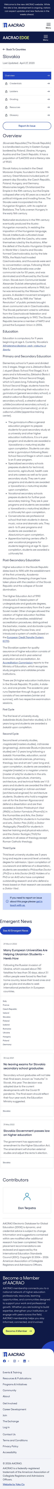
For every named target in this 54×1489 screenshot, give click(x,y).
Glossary (14, 115)
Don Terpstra (27, 1208)
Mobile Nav (48, 25)
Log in (6, 1427)
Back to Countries (16, 49)
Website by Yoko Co (14, 1484)
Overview (10, 75)
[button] (27, 126)
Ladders (14, 91)
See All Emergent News (15, 930)
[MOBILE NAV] (48, 25)
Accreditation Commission (18, 662)
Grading (14, 99)
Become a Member (16, 1331)
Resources (15, 107)
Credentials (15, 83)
